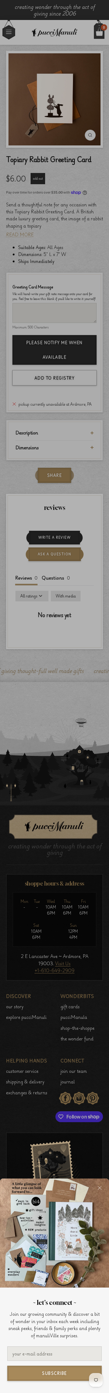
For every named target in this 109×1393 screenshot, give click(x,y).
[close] (99, 1188)
